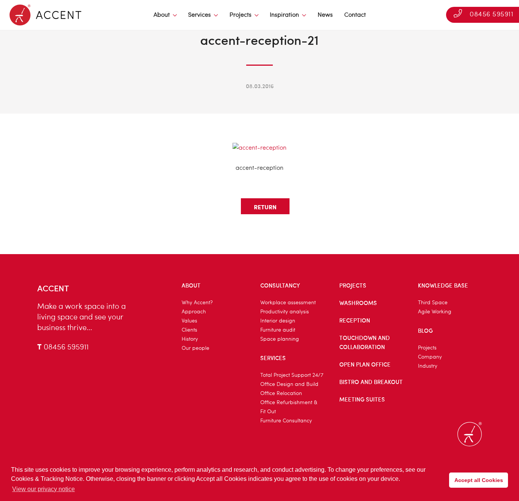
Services (199, 15)
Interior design (277, 321)
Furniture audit (277, 330)
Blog (425, 330)
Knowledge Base (443, 285)
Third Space (433, 302)
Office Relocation (281, 393)
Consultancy (280, 285)
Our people (195, 348)
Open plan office (365, 364)
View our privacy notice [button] (43, 489)
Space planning (279, 339)
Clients (189, 330)
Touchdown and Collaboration (364, 342)
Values (189, 321)
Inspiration (284, 15)
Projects (240, 15)
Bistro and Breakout (371, 382)
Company (430, 357)
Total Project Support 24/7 (291, 375)
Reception (354, 320)
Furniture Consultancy (286, 421)
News (325, 15)
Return (265, 206)
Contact (355, 15)
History (190, 339)
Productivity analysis (284, 312)
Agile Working (434, 312)
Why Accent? (197, 302)
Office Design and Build (289, 384)
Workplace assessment (288, 302)
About (161, 15)
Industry (427, 366)
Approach (194, 312)
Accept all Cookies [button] (478, 480)
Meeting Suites (362, 399)
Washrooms (358, 303)
